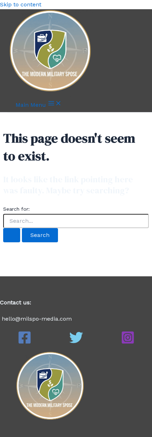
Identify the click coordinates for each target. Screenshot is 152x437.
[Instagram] (128, 342)
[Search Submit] (11, 235)
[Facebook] (24, 342)
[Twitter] (76, 342)
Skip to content (20, 4)
